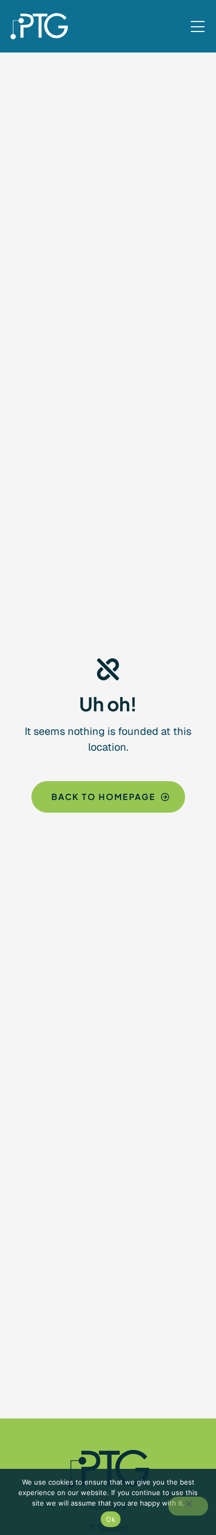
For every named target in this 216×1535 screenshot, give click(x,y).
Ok (110, 1519)
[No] (188, 1506)
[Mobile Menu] (198, 27)
